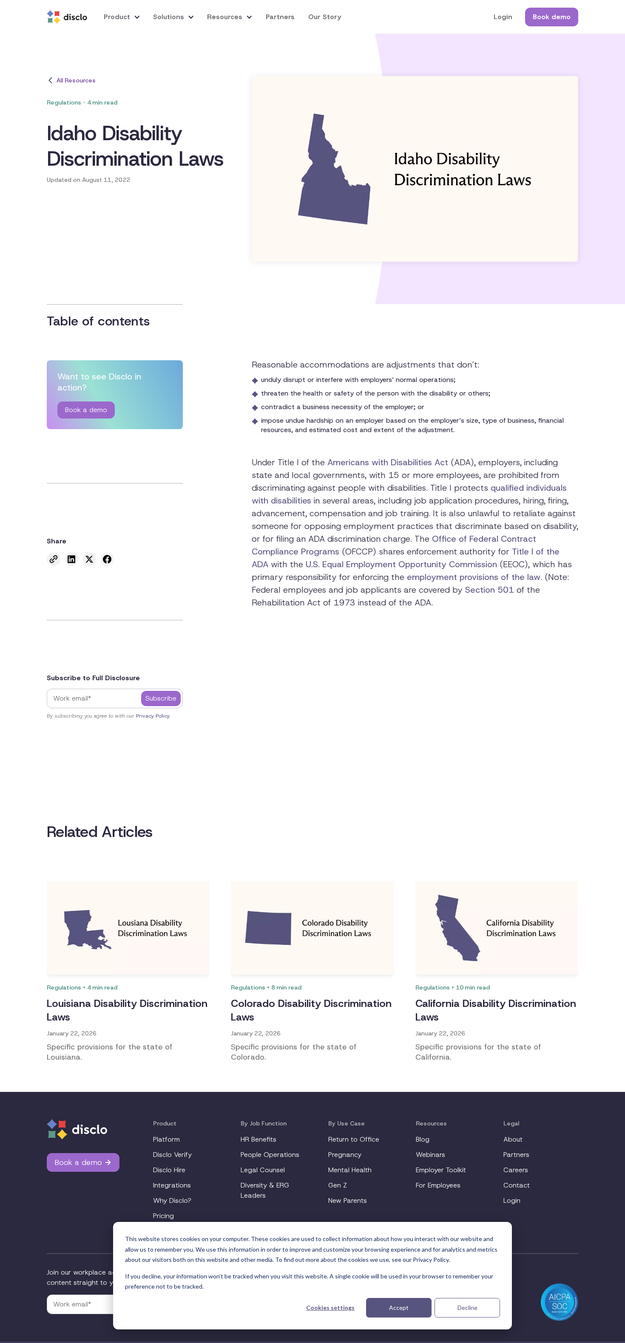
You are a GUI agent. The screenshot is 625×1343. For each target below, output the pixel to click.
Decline (467, 1307)
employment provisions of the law (473, 576)
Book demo (552, 16)
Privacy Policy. (153, 715)
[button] (122, 17)
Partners (280, 16)
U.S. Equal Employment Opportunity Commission (401, 564)
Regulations (64, 102)
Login (503, 16)
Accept (399, 1307)
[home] (67, 17)
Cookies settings (330, 1307)
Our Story (324, 16)
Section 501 (489, 589)
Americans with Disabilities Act (387, 462)
